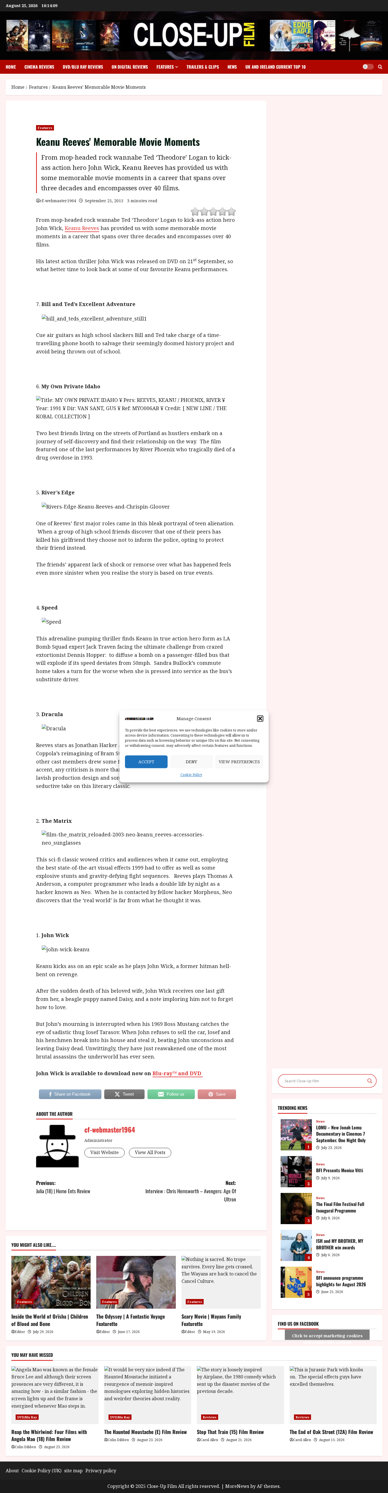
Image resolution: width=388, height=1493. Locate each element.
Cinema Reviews (39, 67)
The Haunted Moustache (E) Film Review (145, 1431)
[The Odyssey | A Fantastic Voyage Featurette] (136, 1282)
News (232, 67)
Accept (146, 762)
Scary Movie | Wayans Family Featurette (211, 1320)
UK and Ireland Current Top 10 (275, 67)
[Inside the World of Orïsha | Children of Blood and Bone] (51, 1282)
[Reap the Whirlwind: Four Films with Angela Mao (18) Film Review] (55, 1395)
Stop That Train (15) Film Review (230, 1431)
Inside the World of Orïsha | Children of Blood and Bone (49, 1320)
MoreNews (237, 1486)
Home (11, 67)
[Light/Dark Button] (368, 66)
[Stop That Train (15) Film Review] (240, 1395)
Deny (191, 762)
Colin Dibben (25, 1447)
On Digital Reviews (130, 67)
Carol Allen (209, 1439)
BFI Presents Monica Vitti (296, 1171)
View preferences (239, 762)
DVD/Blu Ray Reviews (83, 67)
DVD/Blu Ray (27, 1417)
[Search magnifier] (370, 1081)
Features (165, 67)
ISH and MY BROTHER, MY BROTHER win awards (296, 1245)
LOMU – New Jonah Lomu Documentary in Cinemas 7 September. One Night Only (296, 1134)
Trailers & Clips (203, 67)
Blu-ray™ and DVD (178, 1073)
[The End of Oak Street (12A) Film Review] (333, 1395)
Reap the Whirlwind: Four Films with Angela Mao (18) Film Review (49, 1435)
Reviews (209, 1417)
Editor (20, 1331)
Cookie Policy (191, 774)
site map (73, 1470)
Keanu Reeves (82, 228)
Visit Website (104, 1152)
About (12, 1470)
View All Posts (150, 1152)
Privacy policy (100, 1470)
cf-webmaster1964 (58, 200)
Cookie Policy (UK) (41, 1470)
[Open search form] (380, 66)
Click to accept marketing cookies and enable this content (327, 1336)
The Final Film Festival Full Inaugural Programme (296, 1208)
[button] (260, 718)
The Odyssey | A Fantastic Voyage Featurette (130, 1320)
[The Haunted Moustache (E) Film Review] (147, 1395)
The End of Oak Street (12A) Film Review (331, 1431)
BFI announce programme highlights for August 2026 (296, 1282)
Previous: (63, 1187)
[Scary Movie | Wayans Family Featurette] (221, 1282)
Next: (190, 1191)
